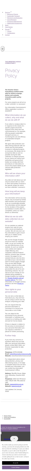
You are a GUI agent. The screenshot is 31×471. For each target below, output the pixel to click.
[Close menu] (1, 433)
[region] (15, 456)
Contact (7, 35)
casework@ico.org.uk (16, 384)
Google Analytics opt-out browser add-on (14, 279)
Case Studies (9, 27)
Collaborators (11, 33)
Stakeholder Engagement (14, 23)
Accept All (15, 463)
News (6, 25)
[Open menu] (2, 48)
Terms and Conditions (10, 417)
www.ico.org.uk (16, 386)
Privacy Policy (7, 416)
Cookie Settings (15, 467)
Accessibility (7, 419)
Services (7, 439)
